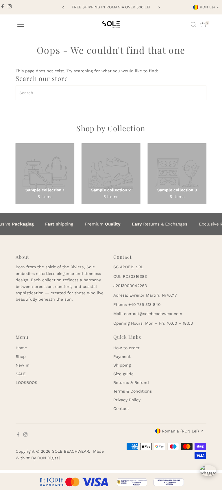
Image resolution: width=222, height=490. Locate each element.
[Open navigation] (21, 24)
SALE (21, 373)
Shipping (122, 365)
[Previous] (63, 7)
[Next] (158, 7)
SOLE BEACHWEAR (70, 451)
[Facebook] (2, 7)
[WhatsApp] (208, 473)
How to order (126, 347)
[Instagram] (9, 7)
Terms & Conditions (132, 391)
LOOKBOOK (26, 382)
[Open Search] (193, 24)
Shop (21, 356)
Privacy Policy (126, 399)
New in (22, 365)
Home (21, 347)
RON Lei (207, 7)
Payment (122, 356)
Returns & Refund (131, 382)
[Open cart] (203, 24)
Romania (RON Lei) (180, 431)
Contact (121, 408)
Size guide (123, 373)
